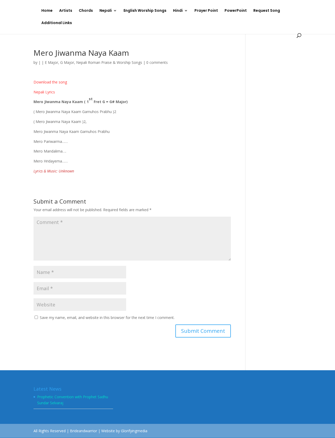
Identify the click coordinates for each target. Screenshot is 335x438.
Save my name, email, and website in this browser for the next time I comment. (107, 317)
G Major (67, 62)
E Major (51, 62)
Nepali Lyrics (44, 91)
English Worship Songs (145, 11)
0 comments (157, 62)
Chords (86, 11)
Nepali (105, 11)
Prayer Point (206, 11)
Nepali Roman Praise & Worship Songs (109, 62)
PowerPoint (236, 11)
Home (47, 11)
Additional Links (56, 23)
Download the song (50, 82)
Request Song (266, 11)
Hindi (178, 11)
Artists (65, 11)
